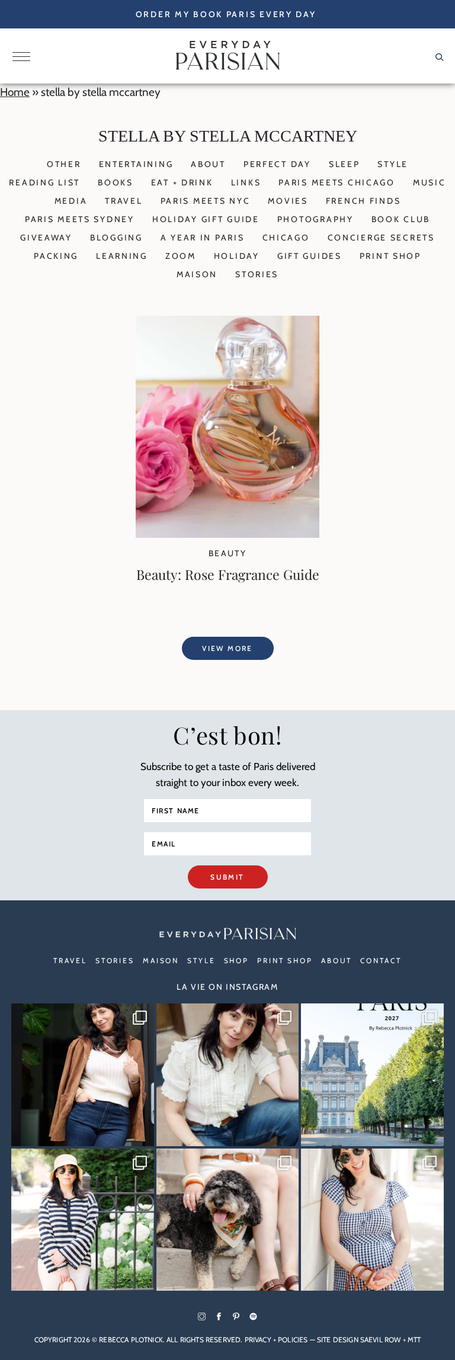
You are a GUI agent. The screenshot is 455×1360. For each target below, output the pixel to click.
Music (429, 182)
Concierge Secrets (381, 237)
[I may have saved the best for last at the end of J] (227, 1220)
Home (15, 92)
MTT (414, 1339)
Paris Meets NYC (206, 200)
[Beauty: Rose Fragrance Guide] (227, 534)
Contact (380, 960)
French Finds (363, 200)
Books (115, 182)
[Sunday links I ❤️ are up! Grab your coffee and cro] (82, 1220)
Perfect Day (277, 164)
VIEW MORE (227, 648)
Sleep (344, 164)
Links (246, 182)
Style (392, 164)
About (208, 164)
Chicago (286, 237)
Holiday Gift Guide (205, 219)
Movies (287, 200)
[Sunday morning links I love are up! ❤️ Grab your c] (82, 1074)
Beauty (227, 553)
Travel (123, 200)
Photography (315, 219)
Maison (197, 274)
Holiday (236, 256)
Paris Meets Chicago (336, 182)
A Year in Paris (203, 237)
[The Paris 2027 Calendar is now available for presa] (372, 1074)
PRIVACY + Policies (276, 1339)
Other (64, 164)
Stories (256, 274)
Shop (236, 960)
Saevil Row (380, 1339)
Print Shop (390, 256)
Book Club (400, 219)
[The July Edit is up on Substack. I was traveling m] (372, 1220)
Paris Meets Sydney (79, 219)
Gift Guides (309, 256)
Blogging (116, 237)
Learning (122, 256)
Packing (56, 256)
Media (71, 200)
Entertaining (136, 164)
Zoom (180, 256)
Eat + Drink (182, 182)
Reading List (44, 182)
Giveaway (46, 237)
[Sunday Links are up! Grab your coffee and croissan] (227, 1074)
